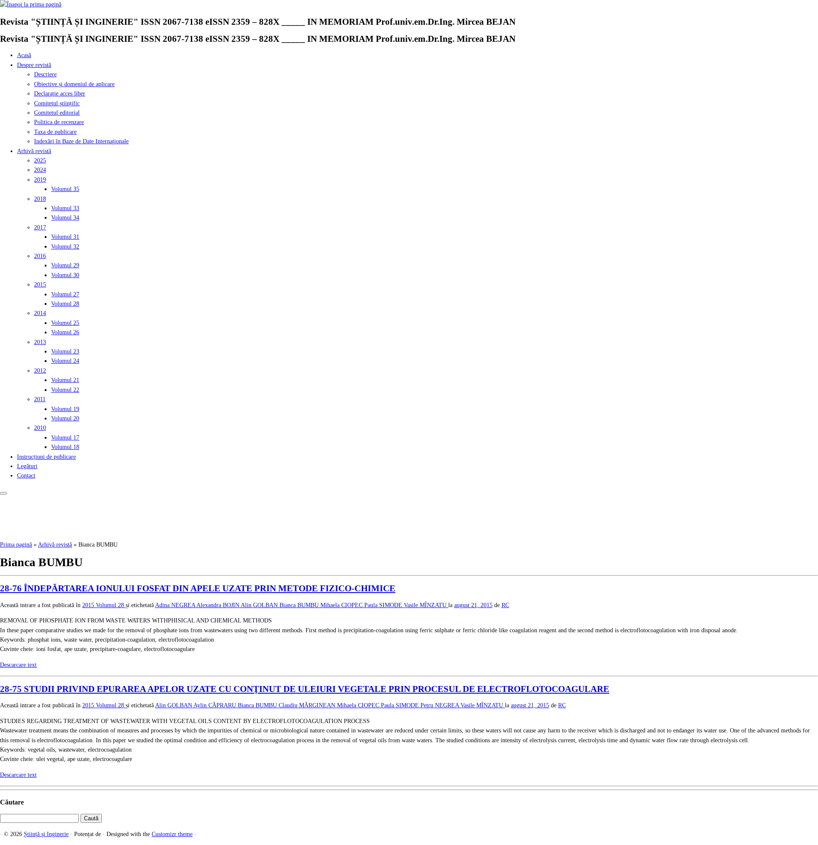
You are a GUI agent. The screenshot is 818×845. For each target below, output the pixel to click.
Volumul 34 (65, 217)
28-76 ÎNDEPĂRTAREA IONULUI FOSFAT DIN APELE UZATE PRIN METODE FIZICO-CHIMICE (197, 588)
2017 (40, 227)
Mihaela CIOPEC (342, 605)
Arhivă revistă (34, 151)
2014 (40, 313)
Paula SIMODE (384, 605)
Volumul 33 (65, 208)
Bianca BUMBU (299, 605)
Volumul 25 (65, 323)
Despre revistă (34, 65)
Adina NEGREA (175, 605)
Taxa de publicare (55, 132)
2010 (40, 428)
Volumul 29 (65, 265)
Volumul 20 (65, 418)
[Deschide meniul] (3, 493)
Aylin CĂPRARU (215, 705)
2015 (40, 284)
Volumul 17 (65, 437)
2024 (40, 170)
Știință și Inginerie (46, 834)
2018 (40, 199)
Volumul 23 (65, 351)
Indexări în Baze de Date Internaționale (81, 141)
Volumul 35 (65, 189)
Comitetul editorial (57, 113)
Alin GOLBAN (260, 605)
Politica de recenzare (59, 122)
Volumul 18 (65, 447)
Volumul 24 (65, 361)
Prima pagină (16, 544)
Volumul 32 (65, 246)
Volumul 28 (65, 304)
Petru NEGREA (441, 705)
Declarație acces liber (59, 93)
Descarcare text (18, 665)
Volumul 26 (65, 332)
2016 (40, 256)
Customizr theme (172, 834)
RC (505, 605)
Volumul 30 (65, 275)
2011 (40, 399)
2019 (40, 180)
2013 (40, 342)
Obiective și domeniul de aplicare (74, 84)
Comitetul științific (57, 103)
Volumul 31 (65, 237)
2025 (40, 160)
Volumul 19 (65, 409)
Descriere (45, 74)
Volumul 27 (65, 294)
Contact (26, 475)
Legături (27, 466)
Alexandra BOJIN (218, 605)
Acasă (24, 55)
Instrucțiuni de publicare (46, 457)
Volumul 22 (65, 390)
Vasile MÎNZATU (426, 605)
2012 (40, 371)
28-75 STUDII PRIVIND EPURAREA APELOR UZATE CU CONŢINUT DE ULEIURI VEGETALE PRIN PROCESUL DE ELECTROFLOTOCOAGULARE (304, 689)
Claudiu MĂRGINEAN (308, 705)
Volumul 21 (65, 380)
